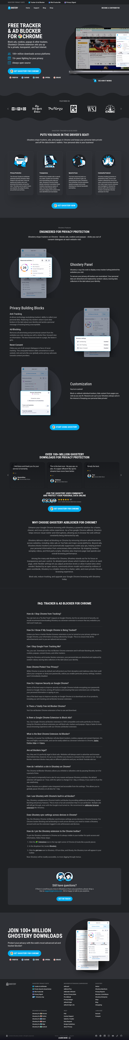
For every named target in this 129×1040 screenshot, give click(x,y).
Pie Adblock (67, 997)
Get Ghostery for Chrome (26, 71)
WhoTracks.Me (55, 2)
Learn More (63, 1038)
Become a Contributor (111, 8)
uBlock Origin (68, 1002)
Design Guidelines (69, 1024)
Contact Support (69, 1016)
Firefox (15, 78)
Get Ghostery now (66, 205)
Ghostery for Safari (39, 1019)
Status (97, 986)
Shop (51, 8)
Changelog (98, 1005)
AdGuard (66, 986)
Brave (58, 78)
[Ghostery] (13, 7)
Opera (47, 78)
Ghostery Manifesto (101, 989)
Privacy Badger (68, 999)
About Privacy (68, 1027)
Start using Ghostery (66, 427)
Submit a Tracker (69, 1019)
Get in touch (64, 899)
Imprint (72, 1036)
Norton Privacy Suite (70, 994)
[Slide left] (8, 109)
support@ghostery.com (53, 891)
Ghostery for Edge (38, 1024)
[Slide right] (121, 109)
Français (98, 1016)
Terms (56, 1036)
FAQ (65, 1013)
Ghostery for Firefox (39, 1016)
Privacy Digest (71, 2)
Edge (37, 78)
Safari (26, 78)
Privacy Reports (100, 991)
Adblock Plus (68, 989)
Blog (44, 8)
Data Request (68, 1021)
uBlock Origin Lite (69, 1005)
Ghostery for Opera (39, 1021)
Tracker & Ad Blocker (37, 2)
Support (36, 8)
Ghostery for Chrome (39, 1013)
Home (28, 8)
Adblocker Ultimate (69, 991)
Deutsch (97, 1013)
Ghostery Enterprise (101, 997)
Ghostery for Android (39, 1027)
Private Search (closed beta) (42, 989)
